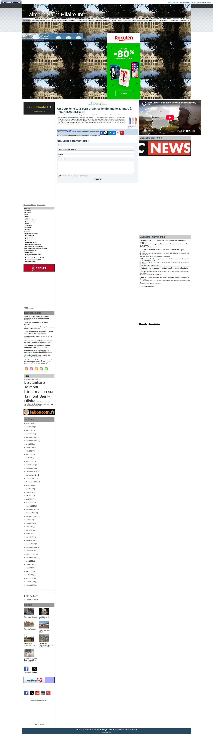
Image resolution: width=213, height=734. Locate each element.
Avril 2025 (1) (30, 458)
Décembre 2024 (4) (32, 471)
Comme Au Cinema (28, 308)
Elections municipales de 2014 (61, 18)
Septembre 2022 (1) (33, 557)
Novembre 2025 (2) (32, 437)
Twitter (34, 672)
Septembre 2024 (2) (33, 482)
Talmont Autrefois (30, 629)
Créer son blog (173, 2)
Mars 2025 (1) (31, 461)
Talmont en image (30, 617)
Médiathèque (113, 18)
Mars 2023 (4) (31, 537)
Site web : (60, 154)
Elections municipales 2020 (126, 18)
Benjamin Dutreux (184, 18)
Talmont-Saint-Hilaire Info (56, 14)
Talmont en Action (32, 600)
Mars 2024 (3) (31, 502)
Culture (60, 20)
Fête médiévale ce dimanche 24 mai (38, 336)
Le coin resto (152, 20)
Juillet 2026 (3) (31, 427)
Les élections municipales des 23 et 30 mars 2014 (46, 645)
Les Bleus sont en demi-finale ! (37, 322)
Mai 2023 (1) (30, 530)
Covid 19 (37, 379)
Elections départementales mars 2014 (82, 18)
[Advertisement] (97, 200)
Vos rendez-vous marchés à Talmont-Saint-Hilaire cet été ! (38, 332)
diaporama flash (41, 205)
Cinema (26, 307)
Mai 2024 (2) (30, 496)
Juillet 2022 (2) (31, 564)
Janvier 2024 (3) (31, 506)
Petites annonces (163, 20)
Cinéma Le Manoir (69, 20)
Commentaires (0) (94, 131)
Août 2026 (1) (30, 423)
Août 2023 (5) (30, 520)
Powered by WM (106, 732)
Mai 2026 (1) (30, 430)
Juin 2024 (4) (30, 492)
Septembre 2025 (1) (33, 441)
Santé (138, 18)
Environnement (81, 20)
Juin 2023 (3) (30, 527)
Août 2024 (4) (30, 485)
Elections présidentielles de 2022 (151, 18)
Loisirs (54, 20)
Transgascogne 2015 (101, 18)
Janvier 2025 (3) (31, 468)
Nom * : (60, 145)
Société (120, 20)
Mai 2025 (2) (30, 454)
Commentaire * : (62, 159)
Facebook (27, 672)
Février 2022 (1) (31, 582)
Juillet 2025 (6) (31, 447)
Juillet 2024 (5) (31, 489)
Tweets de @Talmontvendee (146, 286)
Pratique (90, 20)
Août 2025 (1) (30, 444)
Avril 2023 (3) (30, 533)
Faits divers (173, 20)
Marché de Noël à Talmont (32, 404)
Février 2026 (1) (31, 434)
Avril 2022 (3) (30, 575)
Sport (48, 20)
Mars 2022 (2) (31, 578)
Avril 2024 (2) (30, 499)
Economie (42, 20)
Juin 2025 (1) (30, 451)
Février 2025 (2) (31, 465)
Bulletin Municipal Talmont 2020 (39, 700)
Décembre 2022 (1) (32, 547)
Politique (113, 20)
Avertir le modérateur (204, 2)
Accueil (98, 104)
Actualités (34, 20)
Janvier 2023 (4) (31, 544)
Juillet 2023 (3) (31, 523)
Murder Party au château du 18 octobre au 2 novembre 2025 (36, 351)
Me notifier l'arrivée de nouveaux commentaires (74, 175)
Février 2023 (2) (31, 540)
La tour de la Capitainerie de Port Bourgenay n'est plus (37, 346)
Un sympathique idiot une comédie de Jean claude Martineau (38, 341)
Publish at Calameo (39, 724)
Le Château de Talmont (44, 618)
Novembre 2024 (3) (32, 475)
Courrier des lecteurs (130, 20)
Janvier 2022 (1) (31, 585)
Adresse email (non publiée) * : (67, 149)
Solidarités (105, 20)
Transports (97, 20)
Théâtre (26, 405)
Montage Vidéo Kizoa (154, 324)
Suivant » (104, 104)
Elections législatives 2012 (42, 18)
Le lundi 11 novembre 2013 (29, 644)
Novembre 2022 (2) (32, 551)
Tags (106, 731)
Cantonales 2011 (29, 379)
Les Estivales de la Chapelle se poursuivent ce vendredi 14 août (36, 317)
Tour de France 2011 (35, 405)
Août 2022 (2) (30, 561)
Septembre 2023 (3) (33, 516)
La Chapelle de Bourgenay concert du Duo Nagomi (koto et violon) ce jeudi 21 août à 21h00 (38, 361)
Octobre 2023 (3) (32, 513)
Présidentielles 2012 (184, 20)
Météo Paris (25, 40)
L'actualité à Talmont (34, 384)
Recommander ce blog (187, 2)
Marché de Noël (45, 402)
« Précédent (91, 104)
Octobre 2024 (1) (32, 478)
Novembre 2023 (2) (32, 509)
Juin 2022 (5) (30, 568)
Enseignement (142, 20)
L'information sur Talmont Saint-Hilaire (39, 396)
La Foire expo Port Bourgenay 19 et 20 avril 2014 (30, 660)
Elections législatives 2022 (170, 18)
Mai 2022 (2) (30, 571)
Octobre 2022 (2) (32, 554)
